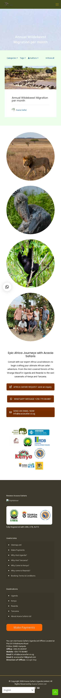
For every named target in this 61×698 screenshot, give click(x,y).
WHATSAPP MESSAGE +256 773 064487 (32, 399)
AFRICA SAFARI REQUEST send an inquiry (32, 387)
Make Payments (18, 550)
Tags (22, 58)
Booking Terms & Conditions (23, 575)
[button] (7, 287)
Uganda (14, 595)
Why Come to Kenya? (20, 565)
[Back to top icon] (55, 692)
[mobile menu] (57, 4)
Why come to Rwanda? (20, 570)
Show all (50, 58)
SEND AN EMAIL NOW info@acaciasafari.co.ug (24, 412)
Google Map (31, 659)
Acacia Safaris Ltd (39, 684)
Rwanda (14, 606)
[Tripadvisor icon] (38, 687)
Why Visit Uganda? (19, 555)
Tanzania (15, 611)
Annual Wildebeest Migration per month (30, 99)
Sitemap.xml (16, 545)
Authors (33, 58)
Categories (11, 58)
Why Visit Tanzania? (19, 560)
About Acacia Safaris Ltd (21, 616)
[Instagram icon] (35, 687)
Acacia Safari (21, 110)
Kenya (13, 601)
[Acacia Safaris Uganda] (8, 4)
